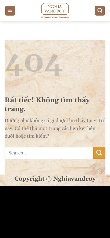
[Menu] (10, 11)
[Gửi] (99, 153)
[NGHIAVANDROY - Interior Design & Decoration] (55, 10)
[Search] (100, 11)
